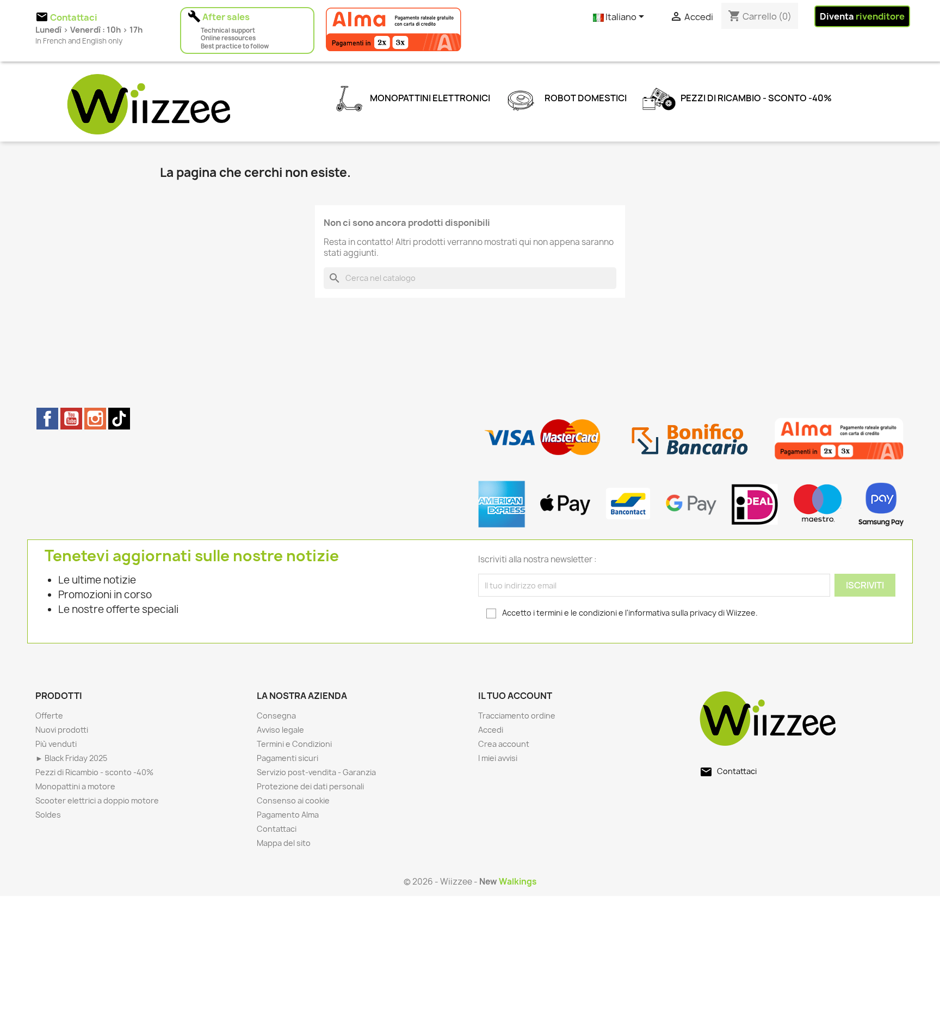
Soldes (48, 814)
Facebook (47, 418)
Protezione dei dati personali (310, 786)
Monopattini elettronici (429, 98)
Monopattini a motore (75, 786)
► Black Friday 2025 (71, 758)
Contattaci (276, 829)
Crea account (503, 744)
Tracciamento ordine (516, 715)
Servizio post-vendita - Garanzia (316, 772)
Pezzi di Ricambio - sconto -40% (755, 98)
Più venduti (56, 744)
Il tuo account (515, 696)
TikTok (119, 418)
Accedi (490, 730)
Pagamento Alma (288, 814)
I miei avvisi (497, 758)
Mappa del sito (284, 843)
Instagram (95, 418)
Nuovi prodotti (61, 730)
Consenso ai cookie (293, 800)
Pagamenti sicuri (287, 758)
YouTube (71, 418)
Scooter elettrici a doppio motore (97, 800)
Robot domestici (585, 98)
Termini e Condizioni (294, 744)
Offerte (49, 715)
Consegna (276, 715)
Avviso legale (280, 730)
